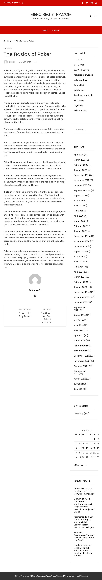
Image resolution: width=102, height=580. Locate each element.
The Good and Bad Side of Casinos (46, 316)
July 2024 (78, 256)
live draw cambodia (83, 95)
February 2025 (81, 226)
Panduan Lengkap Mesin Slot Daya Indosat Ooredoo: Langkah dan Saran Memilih (83, 550)
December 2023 (82, 292)
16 (98, 448)
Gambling (55, 30)
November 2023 (81, 297)
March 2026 (79, 159)
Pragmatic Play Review (25, 313)
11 (79, 448)
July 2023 (78, 320)
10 (76, 448)
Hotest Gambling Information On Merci (51, 18)
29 (94, 457)
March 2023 (79, 340)
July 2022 (78, 384)
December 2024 (82, 236)
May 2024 (78, 266)
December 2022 (82, 355)
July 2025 (78, 200)
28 (91, 457)
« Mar (76, 465)
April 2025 (78, 215)
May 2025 (78, 210)
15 (94, 448)
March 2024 (79, 276)
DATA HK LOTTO (81, 69)
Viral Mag (68, 576)
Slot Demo (79, 64)
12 (83, 448)
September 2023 (79, 309)
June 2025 (79, 205)
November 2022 (81, 361)
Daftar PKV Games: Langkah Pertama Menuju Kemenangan (84, 491)
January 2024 (80, 287)
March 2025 (79, 221)
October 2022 (80, 366)
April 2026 (78, 154)
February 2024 (81, 282)
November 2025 (81, 180)
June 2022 (79, 389)
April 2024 (79, 271)
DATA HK (78, 59)
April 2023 (78, 335)
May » (83, 465)
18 (79, 452)
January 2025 (80, 231)
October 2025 (80, 185)
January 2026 (80, 170)
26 (83, 457)
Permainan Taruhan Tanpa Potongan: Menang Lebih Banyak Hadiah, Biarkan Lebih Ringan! (84, 522)
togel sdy (78, 105)
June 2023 (79, 325)
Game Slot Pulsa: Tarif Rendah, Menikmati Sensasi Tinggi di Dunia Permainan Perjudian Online (84, 505)
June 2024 (79, 261)
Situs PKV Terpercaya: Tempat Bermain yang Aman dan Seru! (84, 536)
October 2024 (81, 246)
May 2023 (78, 330)
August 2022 (80, 378)
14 (91, 448)
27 (87, 457)
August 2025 (80, 195)
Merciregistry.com (51, 14)
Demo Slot (79, 85)
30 (98, 457)
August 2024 (80, 251)
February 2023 (81, 345)
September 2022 (79, 372)
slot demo (79, 100)
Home (44, 30)
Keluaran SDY (80, 110)
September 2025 (82, 190)
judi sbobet (79, 90)
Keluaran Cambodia (83, 74)
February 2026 (81, 165)
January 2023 (80, 350)
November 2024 (82, 241)
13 (87, 448)
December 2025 (82, 175)
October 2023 (80, 302)
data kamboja (80, 80)
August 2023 (80, 315)
